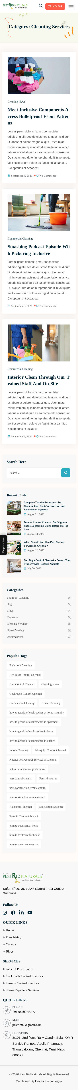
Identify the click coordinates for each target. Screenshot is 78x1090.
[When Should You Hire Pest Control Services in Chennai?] (14, 547)
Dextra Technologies (48, 1081)
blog (9, 604)
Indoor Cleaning (18, 750)
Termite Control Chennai (23, 816)
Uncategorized (15, 636)
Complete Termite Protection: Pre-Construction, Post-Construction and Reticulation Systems (44, 506)
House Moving (15, 630)
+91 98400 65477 (24, 1012)
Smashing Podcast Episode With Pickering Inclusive (39, 250)
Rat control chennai (20, 806)
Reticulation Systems (51, 806)
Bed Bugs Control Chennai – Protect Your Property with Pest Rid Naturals (47, 562)
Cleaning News (16, 101)
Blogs (10, 610)
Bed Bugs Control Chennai (25, 674)
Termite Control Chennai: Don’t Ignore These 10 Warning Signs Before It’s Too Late (46, 526)
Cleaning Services (17, 623)
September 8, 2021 (21, 175)
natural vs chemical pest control (27, 769)
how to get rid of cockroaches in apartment (33, 721)
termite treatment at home (23, 825)
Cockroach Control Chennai (25, 693)
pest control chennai (20, 778)
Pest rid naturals (48, 778)
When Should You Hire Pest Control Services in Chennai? (44, 544)
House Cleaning (51, 703)
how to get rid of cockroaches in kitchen (32, 740)
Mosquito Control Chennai (50, 750)
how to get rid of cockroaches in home (31, 731)
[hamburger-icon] (71, 6)
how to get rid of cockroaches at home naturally (36, 712)
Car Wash (12, 617)
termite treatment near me (23, 844)
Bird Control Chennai (21, 684)
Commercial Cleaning (20, 238)
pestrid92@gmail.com (27, 1025)
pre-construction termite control (27, 797)
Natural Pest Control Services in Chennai (32, 759)
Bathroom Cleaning (18, 597)
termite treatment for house (24, 835)
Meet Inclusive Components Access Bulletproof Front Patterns (38, 116)
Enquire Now (3, 545)
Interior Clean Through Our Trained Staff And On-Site (39, 380)
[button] (40, 6)
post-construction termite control (27, 787)
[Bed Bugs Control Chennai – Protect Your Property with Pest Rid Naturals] (14, 566)
